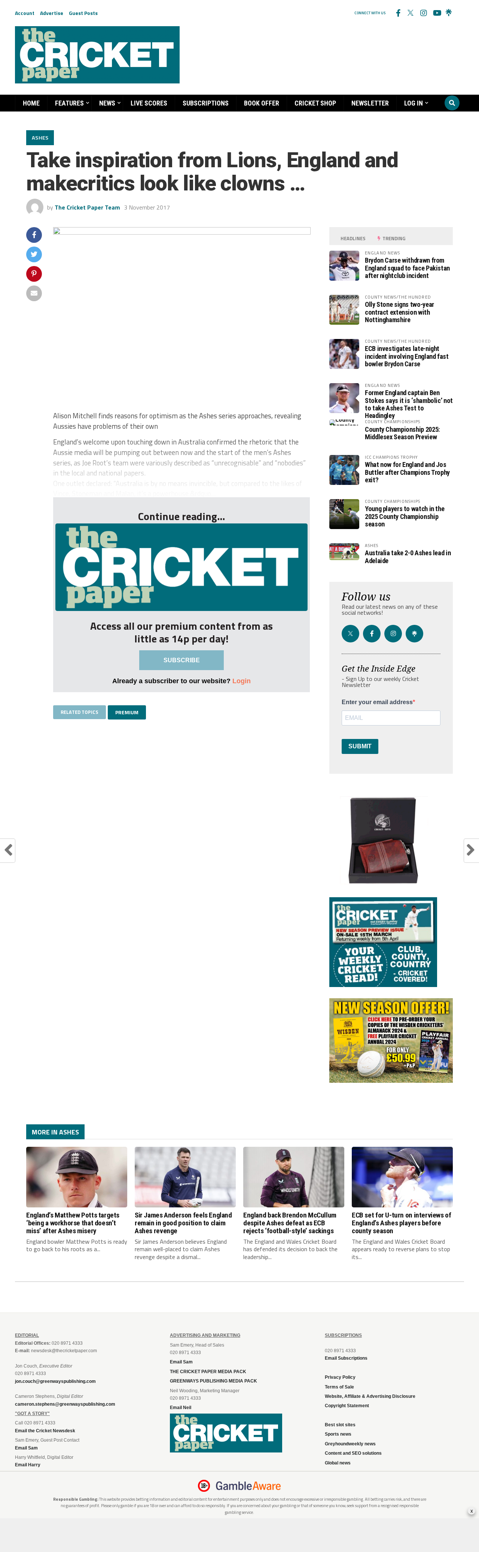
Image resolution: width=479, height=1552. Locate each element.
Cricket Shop (315, 103)
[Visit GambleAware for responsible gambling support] (248, 1485)
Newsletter (370, 103)
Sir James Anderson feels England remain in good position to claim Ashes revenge (183, 1223)
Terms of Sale (339, 1387)
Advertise (51, 13)
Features (69, 103)
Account (24, 13)
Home (31, 103)
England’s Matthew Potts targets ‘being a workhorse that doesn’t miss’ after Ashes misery (72, 1223)
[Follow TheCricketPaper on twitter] (410, 13)
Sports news (338, 1434)
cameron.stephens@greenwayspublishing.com (65, 1404)
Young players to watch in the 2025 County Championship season (404, 516)
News (107, 103)
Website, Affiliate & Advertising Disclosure (370, 1396)
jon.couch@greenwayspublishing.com (55, 1381)
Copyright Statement (347, 1405)
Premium (126, 712)
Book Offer (261, 103)
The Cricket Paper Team (87, 207)
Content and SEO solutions (353, 1453)
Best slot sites (340, 1424)
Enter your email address (377, 702)
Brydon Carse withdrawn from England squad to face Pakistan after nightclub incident (407, 267)
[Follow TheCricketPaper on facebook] (398, 13)
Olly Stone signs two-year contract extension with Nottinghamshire (399, 311)
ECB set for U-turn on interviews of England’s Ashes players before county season (401, 1223)
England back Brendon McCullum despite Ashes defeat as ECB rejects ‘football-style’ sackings (289, 1223)
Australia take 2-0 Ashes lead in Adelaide (408, 556)
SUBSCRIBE (182, 660)
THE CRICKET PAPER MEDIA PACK (208, 1371)
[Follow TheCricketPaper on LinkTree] (449, 13)
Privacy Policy (340, 1377)
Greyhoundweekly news (350, 1443)
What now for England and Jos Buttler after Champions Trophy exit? (407, 472)
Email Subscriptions (346, 1358)
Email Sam (181, 1362)
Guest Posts (83, 13)
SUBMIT (360, 746)
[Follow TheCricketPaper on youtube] (436, 13)
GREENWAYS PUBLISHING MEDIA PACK (213, 1381)
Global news (338, 1463)
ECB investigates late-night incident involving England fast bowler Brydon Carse (407, 356)
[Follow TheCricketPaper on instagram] (423, 13)
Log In (413, 103)
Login (241, 681)
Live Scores (149, 103)
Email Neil (180, 1407)
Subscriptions (206, 103)
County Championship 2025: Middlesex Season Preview (402, 433)
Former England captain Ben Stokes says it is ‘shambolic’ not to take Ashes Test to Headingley (409, 404)
